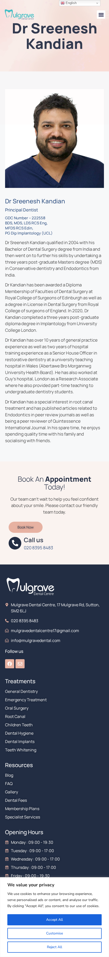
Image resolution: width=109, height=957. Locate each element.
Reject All (54, 947)
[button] (101, 14)
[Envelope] (20, 663)
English (71, 3)
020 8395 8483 (38, 548)
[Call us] (15, 543)
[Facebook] (9, 663)
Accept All (54, 919)
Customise (54, 933)
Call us (33, 540)
